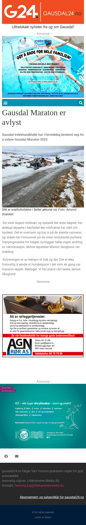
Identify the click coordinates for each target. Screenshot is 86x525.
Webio (48, 517)
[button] (5, 103)
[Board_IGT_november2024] (43, 447)
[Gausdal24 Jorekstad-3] (43, 97)
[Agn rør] (43, 357)
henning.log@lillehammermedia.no (39, 485)
